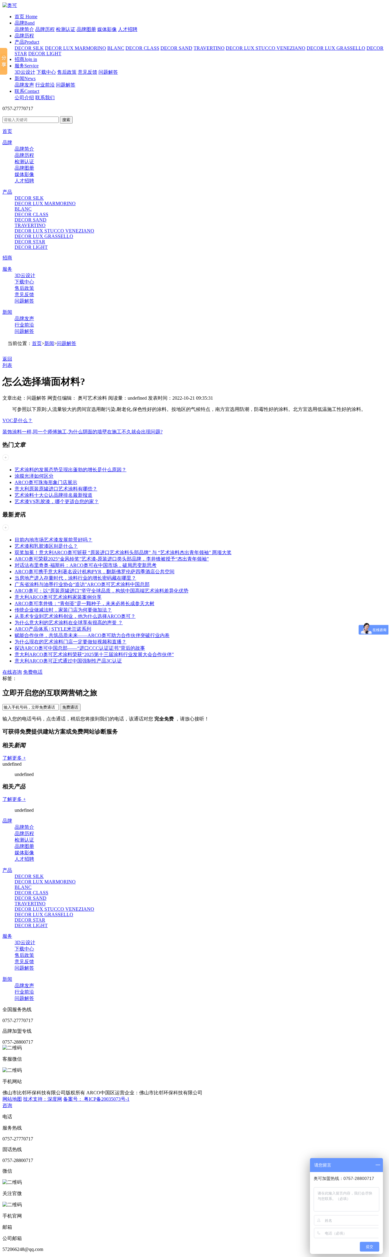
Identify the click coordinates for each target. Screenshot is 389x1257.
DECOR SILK (29, 48)
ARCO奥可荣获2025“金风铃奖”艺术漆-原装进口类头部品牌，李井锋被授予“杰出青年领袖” (112, 558)
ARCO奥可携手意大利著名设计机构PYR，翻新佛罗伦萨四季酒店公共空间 (94, 571)
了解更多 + (14, 758)
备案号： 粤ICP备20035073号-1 (96, 1099)
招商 (26, 59)
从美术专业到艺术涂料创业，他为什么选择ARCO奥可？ (75, 616)
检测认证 (65, 29)
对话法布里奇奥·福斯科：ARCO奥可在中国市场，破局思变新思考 (86, 565)
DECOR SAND (176, 48)
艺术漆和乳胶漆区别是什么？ (46, 546)
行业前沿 (45, 84)
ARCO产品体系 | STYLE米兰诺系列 (53, 629)
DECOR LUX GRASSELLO (336, 48)
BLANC (115, 48)
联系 (27, 91)
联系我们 (45, 97)
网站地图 (12, 1099)
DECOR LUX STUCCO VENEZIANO (265, 48)
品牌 (25, 22)
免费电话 (33, 672)
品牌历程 (45, 29)
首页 (26, 16)
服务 (27, 65)
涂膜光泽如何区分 (34, 476)
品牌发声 (24, 84)
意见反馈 (87, 72)
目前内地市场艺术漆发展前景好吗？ (53, 539)
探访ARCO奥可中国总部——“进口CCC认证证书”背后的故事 (80, 648)
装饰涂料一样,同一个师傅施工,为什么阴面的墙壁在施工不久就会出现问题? (82, 431)
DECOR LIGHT (44, 53)
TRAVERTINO (209, 48)
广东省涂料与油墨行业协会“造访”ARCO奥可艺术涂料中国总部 (82, 584)
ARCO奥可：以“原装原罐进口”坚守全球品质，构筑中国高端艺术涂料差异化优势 (101, 590)
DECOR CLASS (142, 48)
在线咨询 (12, 672)
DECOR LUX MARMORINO (75, 48)
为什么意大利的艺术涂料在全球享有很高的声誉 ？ (69, 622)
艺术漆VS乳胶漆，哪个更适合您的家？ (57, 501)
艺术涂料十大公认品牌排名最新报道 (53, 495)
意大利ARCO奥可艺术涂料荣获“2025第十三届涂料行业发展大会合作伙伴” (94, 654)
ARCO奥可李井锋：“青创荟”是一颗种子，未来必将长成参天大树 (84, 603)
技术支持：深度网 (42, 1099)
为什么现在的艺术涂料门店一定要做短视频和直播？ (70, 641)
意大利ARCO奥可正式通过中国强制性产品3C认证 (68, 660)
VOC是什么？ (17, 420)
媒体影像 (107, 29)
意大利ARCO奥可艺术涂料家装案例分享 (58, 597)
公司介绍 (24, 97)
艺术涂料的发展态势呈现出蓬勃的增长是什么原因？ (70, 469)
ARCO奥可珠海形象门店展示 (46, 482)
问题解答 (108, 72)
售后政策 (67, 72)
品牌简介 (24, 29)
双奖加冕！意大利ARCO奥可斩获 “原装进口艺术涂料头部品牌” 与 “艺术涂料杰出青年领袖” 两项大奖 (123, 552)
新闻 (25, 78)
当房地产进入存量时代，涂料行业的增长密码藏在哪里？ (75, 578)
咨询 (7, 1105)
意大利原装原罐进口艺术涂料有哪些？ (56, 488)
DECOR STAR (30, 241)
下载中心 (46, 72)
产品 (27, 42)
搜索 (66, 119)
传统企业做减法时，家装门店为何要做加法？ (63, 609)
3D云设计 (25, 72)
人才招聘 (127, 29)
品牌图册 (86, 29)
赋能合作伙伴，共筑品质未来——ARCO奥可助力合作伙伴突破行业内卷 (92, 635)
